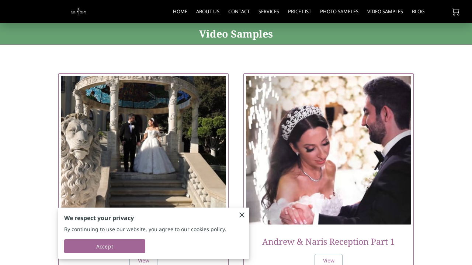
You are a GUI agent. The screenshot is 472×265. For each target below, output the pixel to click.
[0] (455, 11)
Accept (104, 246)
